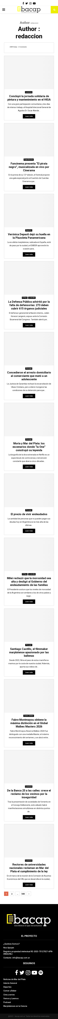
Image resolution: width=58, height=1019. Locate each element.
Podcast (7, 1002)
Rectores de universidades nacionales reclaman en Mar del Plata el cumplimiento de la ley (29, 868)
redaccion (34, 23)
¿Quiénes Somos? (11, 944)
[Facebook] (16, 972)
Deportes (29, 230)
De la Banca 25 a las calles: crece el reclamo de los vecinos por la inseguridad (29, 794)
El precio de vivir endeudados (29, 514)
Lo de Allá (32, 297)
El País (25, 297)
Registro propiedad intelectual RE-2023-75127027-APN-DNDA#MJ (28, 952)
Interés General (10, 983)
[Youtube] (34, 972)
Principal (29, 368)
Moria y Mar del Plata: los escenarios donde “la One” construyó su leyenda (29, 447)
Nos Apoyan (8, 948)
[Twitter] (21, 972)
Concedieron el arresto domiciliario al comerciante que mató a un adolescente (29, 376)
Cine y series (9, 995)
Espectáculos (28, 159)
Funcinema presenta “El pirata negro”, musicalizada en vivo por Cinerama (29, 167)
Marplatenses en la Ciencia (15, 1006)
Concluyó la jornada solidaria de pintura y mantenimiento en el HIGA (29, 98)
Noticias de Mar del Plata (14, 979)
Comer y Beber (28, 715)
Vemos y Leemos (11, 998)
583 (23, 894)
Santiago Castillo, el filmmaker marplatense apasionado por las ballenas (29, 652)
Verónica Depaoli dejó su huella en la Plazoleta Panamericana (29, 236)
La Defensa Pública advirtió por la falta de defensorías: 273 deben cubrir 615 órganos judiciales (29, 305)
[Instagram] (28, 972)
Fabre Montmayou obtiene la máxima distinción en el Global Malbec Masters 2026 (29, 723)
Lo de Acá (29, 92)
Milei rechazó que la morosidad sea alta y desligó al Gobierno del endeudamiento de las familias (29, 582)
